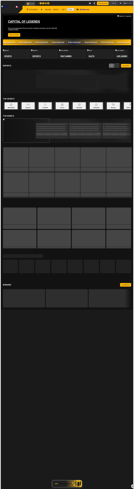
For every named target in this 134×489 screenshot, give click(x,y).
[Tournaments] (94, 3)
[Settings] (121, 3)
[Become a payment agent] (90, 3)
